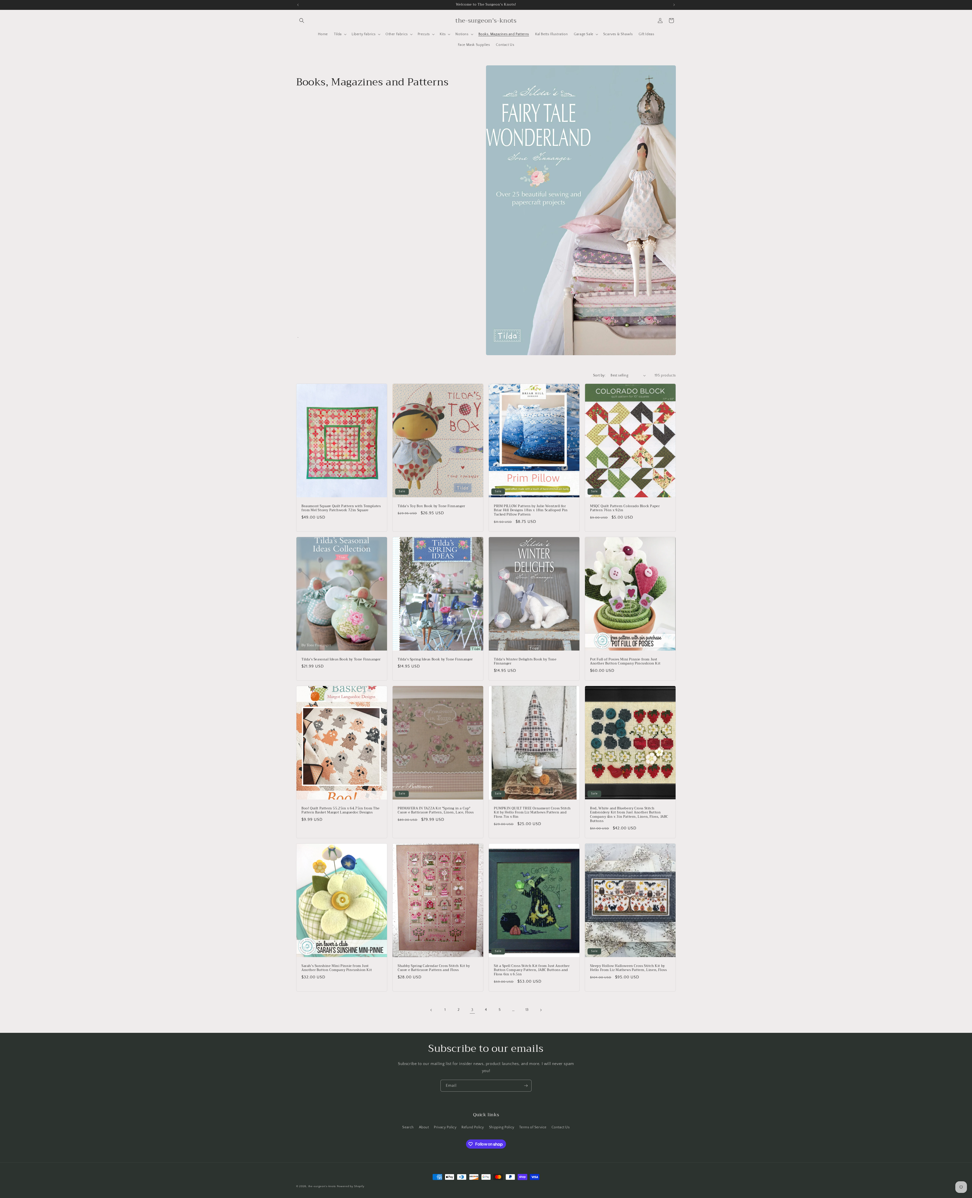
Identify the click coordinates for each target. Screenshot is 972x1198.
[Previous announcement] (297, 5)
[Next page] (540, 1010)
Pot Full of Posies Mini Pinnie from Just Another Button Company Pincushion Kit (625, 661)
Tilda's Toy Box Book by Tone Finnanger (431, 506)
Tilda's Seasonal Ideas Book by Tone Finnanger (341, 659)
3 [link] (472, 1009)
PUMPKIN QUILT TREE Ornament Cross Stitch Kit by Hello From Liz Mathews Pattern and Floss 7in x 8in (532, 812)
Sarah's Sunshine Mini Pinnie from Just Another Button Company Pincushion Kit (336, 968)
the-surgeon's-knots (322, 1186)
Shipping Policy (501, 1127)
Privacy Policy (445, 1127)
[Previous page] (431, 1010)
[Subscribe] (525, 1086)
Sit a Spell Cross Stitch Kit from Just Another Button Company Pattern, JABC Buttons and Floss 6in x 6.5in (532, 970)
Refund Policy (472, 1127)
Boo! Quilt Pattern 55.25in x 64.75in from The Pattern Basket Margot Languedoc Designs (340, 810)
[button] (301, 20)
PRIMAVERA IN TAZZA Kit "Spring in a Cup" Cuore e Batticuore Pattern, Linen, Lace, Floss (436, 810)
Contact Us (561, 1127)
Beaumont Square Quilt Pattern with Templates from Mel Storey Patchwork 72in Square (341, 508)
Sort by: (599, 375)
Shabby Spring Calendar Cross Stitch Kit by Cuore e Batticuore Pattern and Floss (434, 968)
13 (527, 1010)
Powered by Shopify (350, 1186)
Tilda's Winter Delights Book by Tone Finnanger (525, 661)
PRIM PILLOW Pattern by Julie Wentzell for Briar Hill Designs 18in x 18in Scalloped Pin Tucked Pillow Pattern (531, 510)
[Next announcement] (674, 5)
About (424, 1127)
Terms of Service (532, 1127)
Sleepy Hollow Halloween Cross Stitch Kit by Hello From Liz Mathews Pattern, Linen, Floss (628, 968)
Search (408, 1127)
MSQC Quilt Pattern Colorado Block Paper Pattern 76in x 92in (625, 508)
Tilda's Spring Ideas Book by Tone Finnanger (435, 659)
